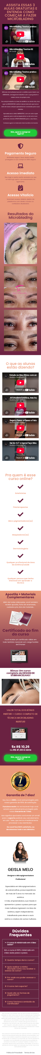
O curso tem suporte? (17, 986)
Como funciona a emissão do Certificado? (21, 1002)
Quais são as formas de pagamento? (18, 994)
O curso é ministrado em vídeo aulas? (21, 943)
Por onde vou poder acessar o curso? (21, 978)
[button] (20, 943)
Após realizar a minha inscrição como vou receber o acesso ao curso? (20, 969)
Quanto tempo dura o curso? (20, 960)
